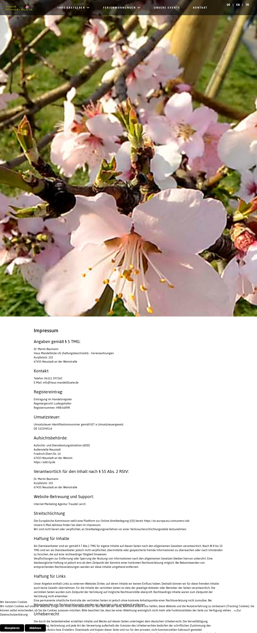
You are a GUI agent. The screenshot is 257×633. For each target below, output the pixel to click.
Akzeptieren (12, 628)
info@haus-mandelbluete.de (60, 382)
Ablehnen (35, 628)
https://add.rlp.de (44, 462)
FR (247, 4)
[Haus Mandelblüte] (19, 8)
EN (238, 4)
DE (229, 4)
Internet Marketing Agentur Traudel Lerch (60, 504)
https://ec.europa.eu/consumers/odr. (167, 520)
